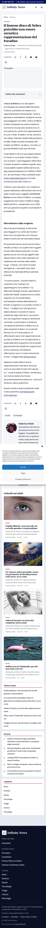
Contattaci (6, 857)
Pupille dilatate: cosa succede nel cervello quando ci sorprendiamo (21, 527)
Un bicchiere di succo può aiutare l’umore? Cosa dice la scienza (24, 772)
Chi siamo (6, 853)
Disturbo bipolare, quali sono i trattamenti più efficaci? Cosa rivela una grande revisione (23, 751)
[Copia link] (6, 62)
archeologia (18, 415)
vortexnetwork (20, 924)
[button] (42, 446)
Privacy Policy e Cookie (12, 861)
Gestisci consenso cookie (13, 865)
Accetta (23, 467)
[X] (25, 57)
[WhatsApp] (31, 57)
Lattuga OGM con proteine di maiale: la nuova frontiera (22, 758)
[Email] (36, 57)
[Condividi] (15, 57)
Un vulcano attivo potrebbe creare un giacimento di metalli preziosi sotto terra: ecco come (21, 574)
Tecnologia (8, 799)
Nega (23, 473)
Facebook (6, 843)
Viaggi (6, 803)
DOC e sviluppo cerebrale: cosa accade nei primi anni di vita (24, 765)
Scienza (7, 21)
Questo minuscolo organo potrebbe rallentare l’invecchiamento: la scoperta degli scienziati (23, 741)
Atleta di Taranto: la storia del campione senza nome (19, 621)
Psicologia (8, 812)
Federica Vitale (9, 45)
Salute (6, 795)
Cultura (7, 808)
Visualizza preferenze (23, 479)
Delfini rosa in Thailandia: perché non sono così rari (21, 667)
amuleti (7, 415)
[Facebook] (20, 57)
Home (6, 17)
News (7, 523)
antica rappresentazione (15, 178)
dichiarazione (29, 356)
